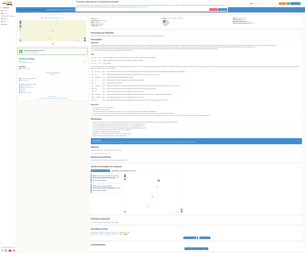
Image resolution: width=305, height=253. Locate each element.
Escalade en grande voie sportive (101, 153)
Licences (11, 246)
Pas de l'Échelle (124, 111)
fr (302, 3)
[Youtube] (10, 251)
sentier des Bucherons (174, 85)
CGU (8, 246)
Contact (4, 246)
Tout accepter (222, 9)
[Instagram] (2, 251)
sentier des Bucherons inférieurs (151, 74)
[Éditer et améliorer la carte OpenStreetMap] (85, 38)
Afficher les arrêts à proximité (101, 170)
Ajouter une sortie (204, 238)
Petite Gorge (112, 113)
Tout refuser (213, 9)
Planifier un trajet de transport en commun (125, 170)
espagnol (52, 74)
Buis (210, 45)
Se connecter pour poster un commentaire (196, 248)
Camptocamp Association (5, 247)
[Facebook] (6, 251)
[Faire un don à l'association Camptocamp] (14, 251)
